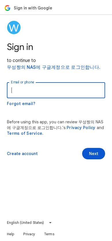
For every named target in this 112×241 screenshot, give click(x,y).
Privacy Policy (81, 127)
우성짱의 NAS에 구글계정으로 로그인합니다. (53, 67)
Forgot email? (21, 103)
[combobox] (29, 222)
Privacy (29, 234)
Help (10, 234)
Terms (49, 234)
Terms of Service (24, 133)
